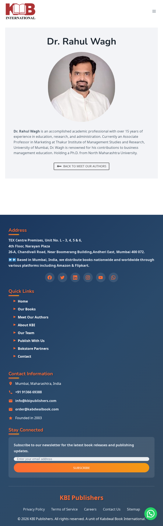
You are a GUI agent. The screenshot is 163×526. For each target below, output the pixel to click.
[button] (150, 513)
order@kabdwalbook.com (37, 409)
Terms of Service (64, 509)
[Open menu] (154, 11)
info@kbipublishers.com (35, 400)
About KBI (26, 325)
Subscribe (81, 468)
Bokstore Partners (33, 348)
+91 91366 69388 (28, 392)
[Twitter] (62, 277)
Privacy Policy (34, 509)
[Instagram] (88, 277)
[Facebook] (50, 277)
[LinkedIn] (75, 277)
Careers (90, 509)
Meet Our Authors (33, 317)
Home (23, 301)
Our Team (26, 333)
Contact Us (112, 509)
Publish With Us (31, 340)
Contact (24, 356)
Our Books (27, 309)
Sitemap (133, 509)
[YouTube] (100, 277)
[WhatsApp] (113, 277)
